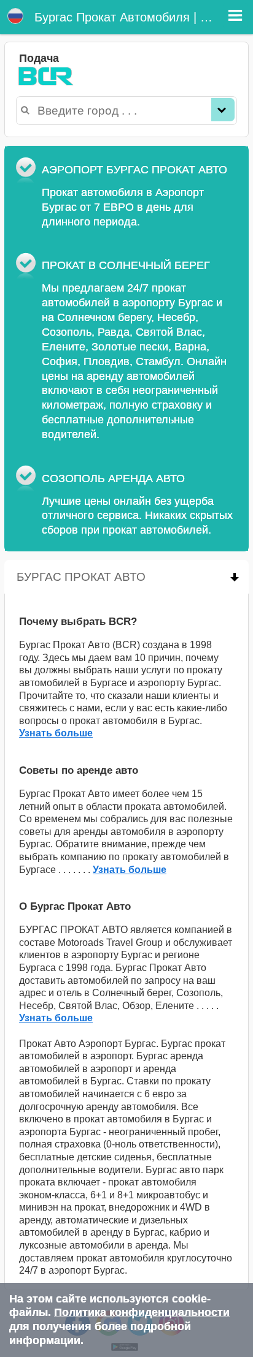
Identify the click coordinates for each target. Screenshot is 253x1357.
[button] (235, 15)
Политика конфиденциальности (142, 1312)
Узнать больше (56, 733)
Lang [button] (15, 16)
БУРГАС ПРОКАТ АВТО (133, 576)
